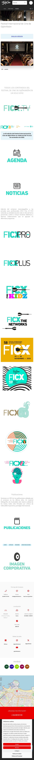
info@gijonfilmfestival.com (17, 596)
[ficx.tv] (17, 472)
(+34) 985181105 (17, 715)
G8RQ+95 (17, 626)
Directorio (10, 8)
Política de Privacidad (17, 756)
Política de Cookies (17, 753)
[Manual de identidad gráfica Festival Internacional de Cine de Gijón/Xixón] (17, 562)
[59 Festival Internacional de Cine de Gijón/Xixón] (17, 379)
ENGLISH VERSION (17, 36)
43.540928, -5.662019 (28, 615)
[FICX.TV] (17, 109)
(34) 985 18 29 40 (5, 596)
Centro (17, 615)
